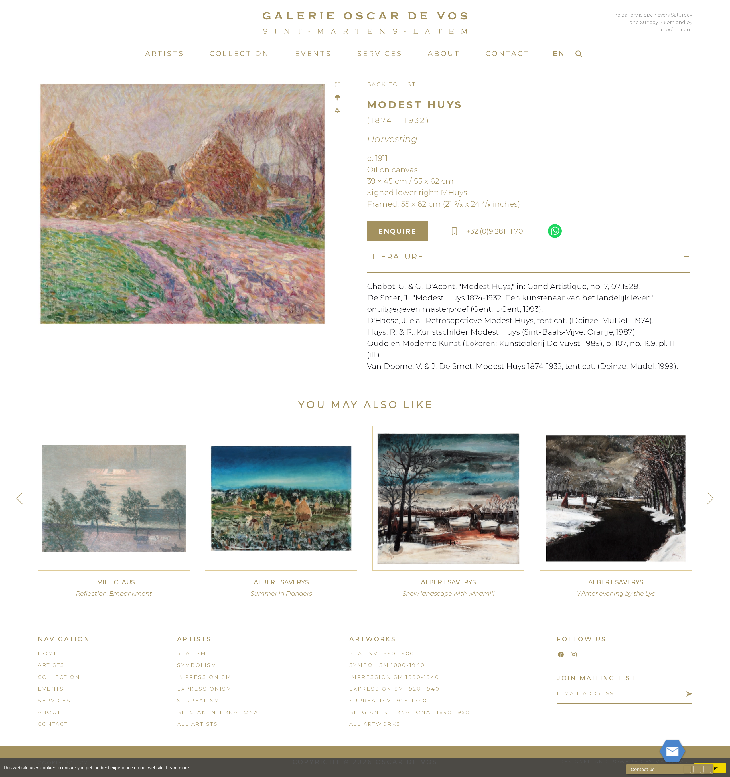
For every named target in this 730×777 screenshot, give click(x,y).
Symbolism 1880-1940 (387, 665)
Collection (239, 53)
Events (313, 53)
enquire (397, 231)
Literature (395, 256)
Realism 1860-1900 (382, 653)
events (51, 689)
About (444, 53)
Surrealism (198, 700)
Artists (164, 53)
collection (59, 677)
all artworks (375, 724)
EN (559, 53)
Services (379, 53)
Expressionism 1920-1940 (394, 689)
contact (53, 724)
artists (51, 665)
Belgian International (219, 712)
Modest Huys (415, 104)
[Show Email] (687, 769)
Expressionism (204, 689)
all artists (197, 724)
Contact (508, 53)
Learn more (177, 767)
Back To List (391, 84)
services (54, 700)
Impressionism (204, 677)
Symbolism (197, 665)
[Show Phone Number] (697, 769)
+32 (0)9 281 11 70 (494, 231)
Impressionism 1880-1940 (394, 677)
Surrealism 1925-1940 (388, 700)
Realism (191, 653)
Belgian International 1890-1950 (409, 712)
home (48, 653)
